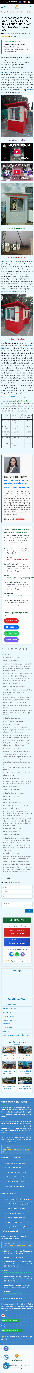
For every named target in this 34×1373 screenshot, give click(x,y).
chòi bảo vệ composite (12, 291)
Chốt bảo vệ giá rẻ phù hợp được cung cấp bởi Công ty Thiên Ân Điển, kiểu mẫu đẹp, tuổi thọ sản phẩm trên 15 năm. (17, 813)
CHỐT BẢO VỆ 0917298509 (11, 658)
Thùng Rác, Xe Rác (8, 1016)
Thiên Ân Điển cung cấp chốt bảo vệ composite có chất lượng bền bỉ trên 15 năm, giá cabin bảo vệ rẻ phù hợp (17, 757)
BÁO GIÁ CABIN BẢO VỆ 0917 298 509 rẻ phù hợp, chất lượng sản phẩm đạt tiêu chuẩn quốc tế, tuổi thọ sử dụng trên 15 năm (17, 869)
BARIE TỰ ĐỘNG (7, 1028)
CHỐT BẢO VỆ (6, 1012)
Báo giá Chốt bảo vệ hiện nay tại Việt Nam (16, 751)
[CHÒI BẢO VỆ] (8, 649)
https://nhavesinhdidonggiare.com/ (19, 596)
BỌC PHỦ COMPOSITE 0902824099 (14, 721)
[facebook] (20, 2)
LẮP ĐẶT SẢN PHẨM (16, 12)
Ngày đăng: (6, 33)
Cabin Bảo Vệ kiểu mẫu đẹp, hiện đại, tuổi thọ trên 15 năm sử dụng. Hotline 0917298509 (17, 699)
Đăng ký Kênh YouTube (9, 1320)
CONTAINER (6, 1024)
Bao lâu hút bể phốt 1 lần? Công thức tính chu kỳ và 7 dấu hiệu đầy (25, 1072)
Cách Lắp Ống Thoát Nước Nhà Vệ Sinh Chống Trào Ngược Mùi (9, 1072)
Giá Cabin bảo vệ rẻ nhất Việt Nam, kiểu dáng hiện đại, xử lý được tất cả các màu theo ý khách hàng (17, 692)
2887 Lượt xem (25, 33)
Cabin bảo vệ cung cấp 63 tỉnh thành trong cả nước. (17, 763)
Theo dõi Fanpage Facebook (11, 1330)
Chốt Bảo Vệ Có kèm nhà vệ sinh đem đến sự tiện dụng (17, 769)
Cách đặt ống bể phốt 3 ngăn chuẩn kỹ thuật (25, 1088)
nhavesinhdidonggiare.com (13, 1294)
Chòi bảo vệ (5, 72)
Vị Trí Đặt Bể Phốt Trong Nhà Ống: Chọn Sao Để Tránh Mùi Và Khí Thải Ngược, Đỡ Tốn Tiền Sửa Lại (9, 1057)
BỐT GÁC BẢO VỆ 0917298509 (12, 828)
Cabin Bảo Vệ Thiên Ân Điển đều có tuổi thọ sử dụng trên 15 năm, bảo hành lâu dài (17, 736)
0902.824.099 (20, 519)
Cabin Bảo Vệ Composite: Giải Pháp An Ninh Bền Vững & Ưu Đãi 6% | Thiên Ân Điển (17, 858)
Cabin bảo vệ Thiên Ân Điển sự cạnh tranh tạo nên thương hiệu (17, 774)
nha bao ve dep (6, 261)
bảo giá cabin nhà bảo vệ (9, 397)
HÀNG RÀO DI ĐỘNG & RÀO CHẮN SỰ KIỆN (15, 1035)
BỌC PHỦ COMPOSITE (9, 1008)
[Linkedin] (16, 649)
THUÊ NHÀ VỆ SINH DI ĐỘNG (11, 1020)
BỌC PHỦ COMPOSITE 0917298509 (14, 687)
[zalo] (29, 2)
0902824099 (14, 2)
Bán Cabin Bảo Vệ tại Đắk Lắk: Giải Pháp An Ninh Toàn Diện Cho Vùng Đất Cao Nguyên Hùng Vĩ (17, 705)
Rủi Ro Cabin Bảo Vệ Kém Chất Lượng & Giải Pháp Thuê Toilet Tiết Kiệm (17, 807)
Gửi (29, 911)
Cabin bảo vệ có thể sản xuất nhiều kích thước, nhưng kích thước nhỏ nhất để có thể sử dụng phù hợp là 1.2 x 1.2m (17, 730)
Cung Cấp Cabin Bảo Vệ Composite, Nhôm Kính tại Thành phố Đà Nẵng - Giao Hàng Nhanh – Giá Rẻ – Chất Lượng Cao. (16, 743)
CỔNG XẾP (5, 1031)
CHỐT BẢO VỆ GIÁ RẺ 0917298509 (13, 793)
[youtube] (24, 2)
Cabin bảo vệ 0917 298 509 (11, 778)
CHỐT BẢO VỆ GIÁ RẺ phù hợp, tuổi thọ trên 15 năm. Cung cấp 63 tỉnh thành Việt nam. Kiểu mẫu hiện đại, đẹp (17, 840)
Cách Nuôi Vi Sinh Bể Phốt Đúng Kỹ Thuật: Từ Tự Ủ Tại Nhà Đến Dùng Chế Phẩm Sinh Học (9, 1088)
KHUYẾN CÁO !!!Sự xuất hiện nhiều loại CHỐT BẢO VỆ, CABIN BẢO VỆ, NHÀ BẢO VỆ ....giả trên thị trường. (17, 713)
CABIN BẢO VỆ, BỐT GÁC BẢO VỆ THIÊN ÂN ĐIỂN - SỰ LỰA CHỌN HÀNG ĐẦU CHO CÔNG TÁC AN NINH (17, 848)
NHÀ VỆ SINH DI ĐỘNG (9, 1005)
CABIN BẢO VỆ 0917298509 (11, 661)
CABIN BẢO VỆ (7, 799)
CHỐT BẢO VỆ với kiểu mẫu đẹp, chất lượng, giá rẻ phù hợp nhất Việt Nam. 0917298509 (17, 782)
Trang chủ (4, 12)
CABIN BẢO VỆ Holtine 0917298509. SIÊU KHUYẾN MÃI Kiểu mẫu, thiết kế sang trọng (17, 863)
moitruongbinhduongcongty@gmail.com (17, 1272)
